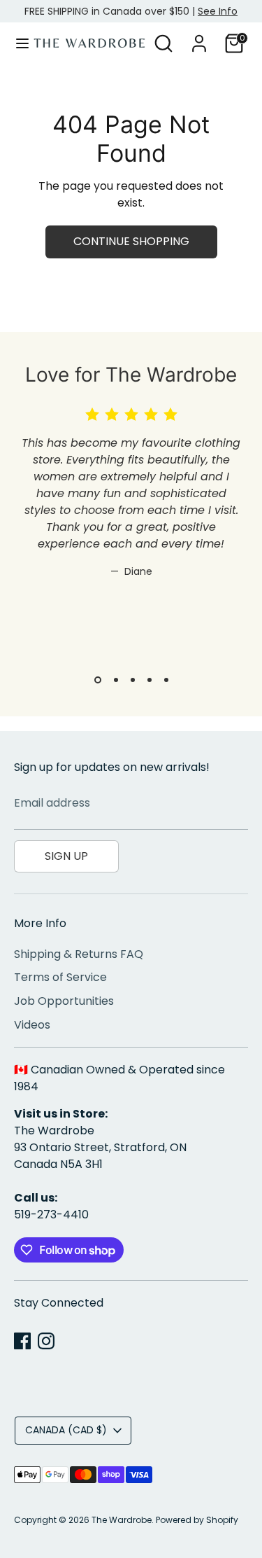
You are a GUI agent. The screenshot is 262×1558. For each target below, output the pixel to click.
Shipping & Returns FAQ (78, 954)
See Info (218, 11)
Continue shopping (131, 241)
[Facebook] (22, 1341)
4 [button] (149, 680)
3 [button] (133, 680)
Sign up (66, 856)
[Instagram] (46, 1341)
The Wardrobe (122, 1520)
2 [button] (116, 680)
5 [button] (166, 680)
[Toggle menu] (17, 43)
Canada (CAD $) (66, 1430)
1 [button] (97, 679)
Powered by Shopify (197, 1520)
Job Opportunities (64, 1001)
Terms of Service (60, 977)
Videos (32, 1025)
